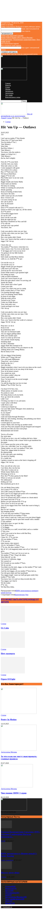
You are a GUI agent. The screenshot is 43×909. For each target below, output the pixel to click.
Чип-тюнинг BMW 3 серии (13, 793)
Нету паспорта (8, 653)
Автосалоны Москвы (9, 752)
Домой (3, 118)
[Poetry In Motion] (19, 713)
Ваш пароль (25, 31)
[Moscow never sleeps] (6, 868)
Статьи (7, 87)
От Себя (5, 628)
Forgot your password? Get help (12, 36)
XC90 (3, 841)
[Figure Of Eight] (13, 673)
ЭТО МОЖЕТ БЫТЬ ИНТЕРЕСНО (16, 599)
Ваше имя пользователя (30, 29)
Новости (8, 85)
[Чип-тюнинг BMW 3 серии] (17, 787)
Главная (7, 83)
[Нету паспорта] (13, 647)
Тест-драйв (9, 95)
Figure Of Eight (8, 679)
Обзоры (7, 89)
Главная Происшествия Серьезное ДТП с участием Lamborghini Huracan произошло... (20, 834)
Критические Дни (21, 595)
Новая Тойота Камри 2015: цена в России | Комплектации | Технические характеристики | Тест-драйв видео (20, 40)
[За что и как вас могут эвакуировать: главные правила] (19, 750)
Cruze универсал (7, 860)
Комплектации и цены (12, 97)
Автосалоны (9, 93)
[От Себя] (13, 622)
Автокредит (9, 91)
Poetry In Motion (9, 719)
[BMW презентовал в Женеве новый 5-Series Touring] (6, 849)
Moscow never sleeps (10, 872)
